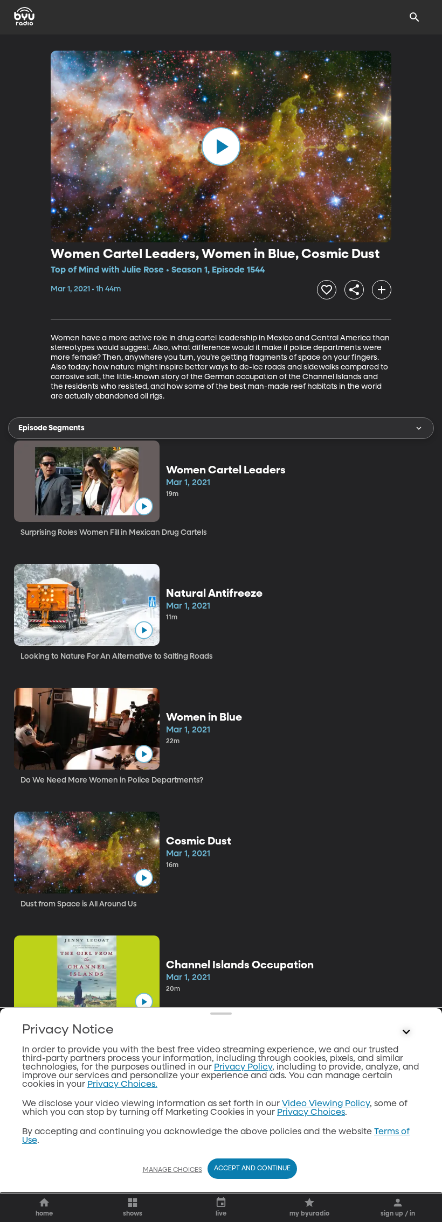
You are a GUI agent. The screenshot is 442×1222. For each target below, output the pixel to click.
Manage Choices (172, 1170)
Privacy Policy (243, 1067)
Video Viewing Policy (326, 1104)
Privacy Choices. (122, 1084)
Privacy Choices (311, 1112)
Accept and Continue (252, 1168)
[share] (354, 289)
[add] (381, 289)
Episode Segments (51, 428)
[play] (221, 146)
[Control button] (406, 1032)
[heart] (326, 289)
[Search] (414, 17)
